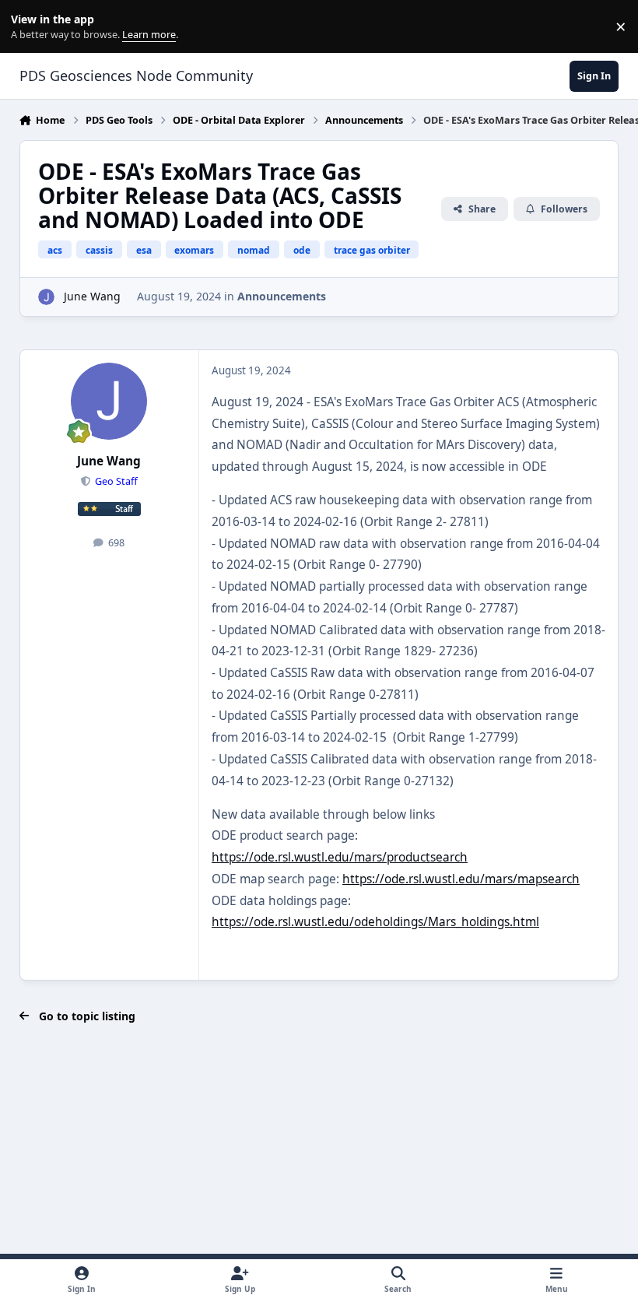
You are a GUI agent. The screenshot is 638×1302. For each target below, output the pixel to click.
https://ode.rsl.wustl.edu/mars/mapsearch (461, 879)
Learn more (30, 26)
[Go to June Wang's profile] (46, 297)
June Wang (92, 296)
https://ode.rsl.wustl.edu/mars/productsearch (340, 857)
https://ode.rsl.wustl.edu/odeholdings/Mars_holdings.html (375, 922)
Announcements (281, 296)
